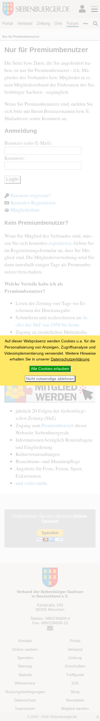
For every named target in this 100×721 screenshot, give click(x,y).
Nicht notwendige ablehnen (50, 379)
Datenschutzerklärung (70, 359)
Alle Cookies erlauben (50, 368)
